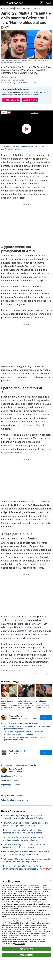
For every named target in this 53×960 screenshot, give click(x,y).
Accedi (48, 3)
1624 (49, 889)
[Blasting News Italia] (15, 2)
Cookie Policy (20, 944)
